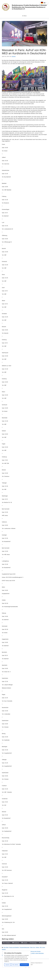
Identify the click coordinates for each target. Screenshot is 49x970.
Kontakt (31, 964)
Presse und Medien (14, 947)
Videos (37, 947)
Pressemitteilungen (24, 947)
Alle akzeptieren (24, 964)
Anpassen (7, 964)
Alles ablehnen (15, 964)
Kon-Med (6, 947)
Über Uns (32, 947)
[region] (17, 959)
